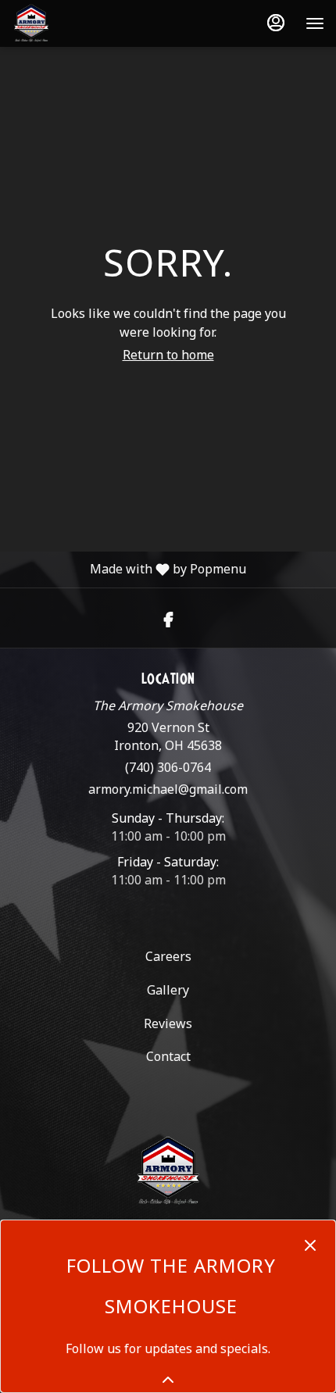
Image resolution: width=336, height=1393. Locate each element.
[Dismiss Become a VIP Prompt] (310, 1245)
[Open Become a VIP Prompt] (168, 1379)
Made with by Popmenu (123, 568)
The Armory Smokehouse (168, 1171)
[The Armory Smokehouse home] (82, 23)
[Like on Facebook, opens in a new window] (168, 618)
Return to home (168, 354)
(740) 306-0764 (168, 767)
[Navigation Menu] (315, 23)
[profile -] (275, 22)
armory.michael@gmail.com (168, 789)
